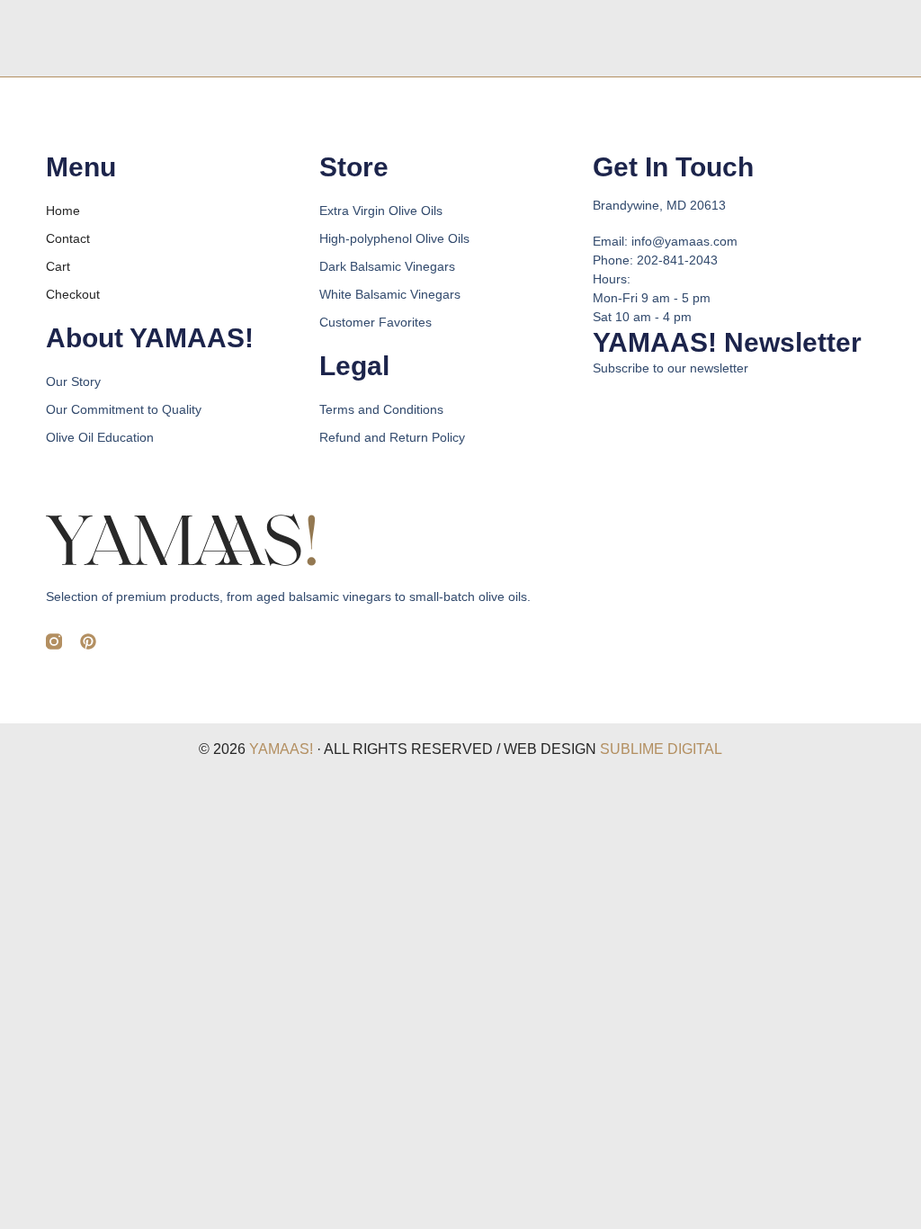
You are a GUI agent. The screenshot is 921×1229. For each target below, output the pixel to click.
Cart (58, 266)
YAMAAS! (281, 749)
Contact (68, 238)
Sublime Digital (661, 749)
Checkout (73, 294)
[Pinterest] (88, 641)
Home (63, 210)
